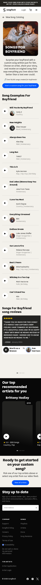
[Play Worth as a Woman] (6, 350)
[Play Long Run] (5, 155)
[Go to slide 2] (18, 450)
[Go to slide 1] (17, 450)
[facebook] (27, 579)
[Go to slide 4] (22, 450)
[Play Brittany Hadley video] (6, 436)
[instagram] (32, 579)
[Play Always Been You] (5, 141)
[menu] (36, 10)
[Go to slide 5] (23, 450)
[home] (9, 10)
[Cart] (30, 10)
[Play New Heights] (5, 126)
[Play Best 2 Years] (5, 266)
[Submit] (36, 507)
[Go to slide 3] (20, 450)
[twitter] (37, 579)
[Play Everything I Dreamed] (5, 218)
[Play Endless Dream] (5, 233)
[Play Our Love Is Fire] (5, 250)
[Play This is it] (5, 170)
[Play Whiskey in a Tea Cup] (5, 281)
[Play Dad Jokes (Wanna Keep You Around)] (5, 187)
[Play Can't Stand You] (5, 295)
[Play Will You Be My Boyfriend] (5, 111)
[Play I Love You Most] (5, 203)
